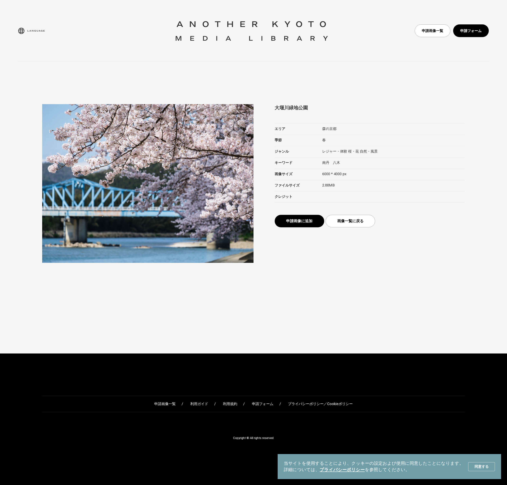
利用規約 (230, 404)
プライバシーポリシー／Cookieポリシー (320, 404)
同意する (482, 466)
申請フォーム (471, 31)
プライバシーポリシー (342, 469)
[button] (31, 31)
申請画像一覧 (432, 31)
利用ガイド (199, 404)
